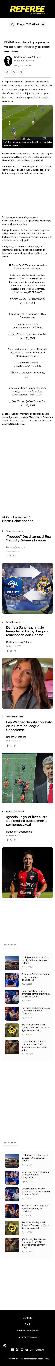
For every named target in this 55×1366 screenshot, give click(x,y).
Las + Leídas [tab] (10, 944)
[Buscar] (12, 24)
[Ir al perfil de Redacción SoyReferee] (8, 60)
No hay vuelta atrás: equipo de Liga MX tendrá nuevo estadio (35, 960)
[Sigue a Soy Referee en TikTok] (31, 1349)
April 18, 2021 (27, 303)
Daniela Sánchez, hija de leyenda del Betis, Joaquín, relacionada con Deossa (27, 631)
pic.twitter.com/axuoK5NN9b (27, 327)
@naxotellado (33, 278)
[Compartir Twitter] (14, 72)
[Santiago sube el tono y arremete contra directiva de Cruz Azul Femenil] (12, 997)
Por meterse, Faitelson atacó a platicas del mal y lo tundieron (36, 1010)
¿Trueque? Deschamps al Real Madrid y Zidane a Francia (29, 538)
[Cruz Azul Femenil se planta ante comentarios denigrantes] (12, 980)
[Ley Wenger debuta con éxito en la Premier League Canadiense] (27, 778)
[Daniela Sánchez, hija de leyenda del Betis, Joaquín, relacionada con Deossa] (27, 683)
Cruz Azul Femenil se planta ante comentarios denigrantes (35, 977)
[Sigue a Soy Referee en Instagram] (22, 1349)
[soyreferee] (27, 10)
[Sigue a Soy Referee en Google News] (39, 1349)
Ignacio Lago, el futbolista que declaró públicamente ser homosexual (27, 821)
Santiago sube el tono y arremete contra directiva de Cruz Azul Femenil (36, 994)
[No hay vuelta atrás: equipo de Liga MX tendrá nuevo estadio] (12, 963)
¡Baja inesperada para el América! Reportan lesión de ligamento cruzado (35, 1027)
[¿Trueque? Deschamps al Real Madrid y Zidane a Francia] (27, 588)
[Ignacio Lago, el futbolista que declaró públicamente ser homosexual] (27, 872)
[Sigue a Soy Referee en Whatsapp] (27, 1345)
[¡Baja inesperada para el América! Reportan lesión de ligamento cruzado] (12, 1030)
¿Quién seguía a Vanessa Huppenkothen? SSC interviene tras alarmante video (34, 1045)
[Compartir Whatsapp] (21, 72)
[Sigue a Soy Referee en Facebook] (12, 1349)
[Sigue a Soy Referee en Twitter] (17, 1349)
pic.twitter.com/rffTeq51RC (27, 366)
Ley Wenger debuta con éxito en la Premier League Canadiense (29, 726)
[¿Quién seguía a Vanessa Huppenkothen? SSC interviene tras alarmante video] (12, 1047)
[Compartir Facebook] (7, 72)
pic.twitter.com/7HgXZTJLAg (27, 394)
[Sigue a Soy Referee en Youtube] (26, 1349)
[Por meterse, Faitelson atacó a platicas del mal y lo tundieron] (12, 1014)
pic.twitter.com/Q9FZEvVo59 (27, 292)
